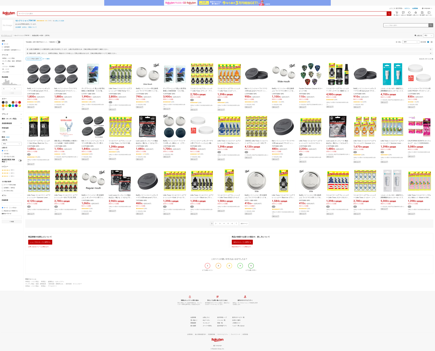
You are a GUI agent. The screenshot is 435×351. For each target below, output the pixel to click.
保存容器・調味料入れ (55, 284)
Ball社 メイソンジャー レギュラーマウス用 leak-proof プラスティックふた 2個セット (364, 91)
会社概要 (18, 27)
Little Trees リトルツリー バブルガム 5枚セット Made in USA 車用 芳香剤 (419, 197)
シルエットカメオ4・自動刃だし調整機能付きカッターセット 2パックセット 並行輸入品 (392, 197)
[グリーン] (9, 105)
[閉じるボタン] (430, 49)
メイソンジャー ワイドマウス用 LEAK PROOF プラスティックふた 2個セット (419, 91)
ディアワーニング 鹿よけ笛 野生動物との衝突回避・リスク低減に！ (93, 91)
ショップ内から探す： (391, 25)
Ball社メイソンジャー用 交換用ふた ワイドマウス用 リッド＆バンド (256, 197)
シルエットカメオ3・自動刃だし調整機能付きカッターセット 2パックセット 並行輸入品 (392, 91)
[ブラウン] (13, 102)
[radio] (2, 44)
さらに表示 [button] (5, 72)
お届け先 (4, 140)
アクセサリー (52, 286)
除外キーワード (6, 213)
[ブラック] (3, 102)
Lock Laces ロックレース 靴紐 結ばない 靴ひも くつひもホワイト (337, 143)
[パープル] (16, 105)
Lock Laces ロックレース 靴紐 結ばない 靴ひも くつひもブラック (147, 143)
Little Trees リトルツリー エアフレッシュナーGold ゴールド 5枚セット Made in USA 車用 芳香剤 (174, 197)
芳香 (3, 132)
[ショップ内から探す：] (430, 25)
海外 (8, 137)
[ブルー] (13, 105)
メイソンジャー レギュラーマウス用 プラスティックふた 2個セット (201, 143)
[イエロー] (6, 105)
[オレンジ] (3, 105)
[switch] (20, 160)
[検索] (389, 13)
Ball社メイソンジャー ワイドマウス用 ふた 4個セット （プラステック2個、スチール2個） (174, 143)
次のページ (244, 223)
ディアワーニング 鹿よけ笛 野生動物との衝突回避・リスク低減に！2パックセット (174, 91)
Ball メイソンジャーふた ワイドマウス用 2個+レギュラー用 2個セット (93, 143)
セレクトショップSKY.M (25, 21)
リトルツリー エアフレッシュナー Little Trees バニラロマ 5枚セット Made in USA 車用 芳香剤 (120, 143)
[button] (427, 8)
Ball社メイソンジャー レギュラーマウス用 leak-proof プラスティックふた (147, 197)
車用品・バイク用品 (32, 281)
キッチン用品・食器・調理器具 (35, 284)
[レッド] (19, 102)
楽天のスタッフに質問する (242, 242)
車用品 (43, 281)
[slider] (2, 85)
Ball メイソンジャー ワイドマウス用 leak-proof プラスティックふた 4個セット (65, 91)
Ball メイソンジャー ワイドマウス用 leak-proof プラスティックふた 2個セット (256, 91)
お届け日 (4, 147)
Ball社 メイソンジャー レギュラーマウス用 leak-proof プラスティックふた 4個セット (38, 91)
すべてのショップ (6, 35)
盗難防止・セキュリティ (56, 281)
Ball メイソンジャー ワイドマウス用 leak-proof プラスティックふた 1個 (283, 143)
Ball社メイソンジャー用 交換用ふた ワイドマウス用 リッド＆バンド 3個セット (283, 91)
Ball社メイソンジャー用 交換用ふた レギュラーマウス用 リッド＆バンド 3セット (93, 197)
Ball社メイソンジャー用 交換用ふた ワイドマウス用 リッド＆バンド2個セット (147, 91)
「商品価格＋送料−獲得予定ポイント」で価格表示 (40, 42)
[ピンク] (16, 102)
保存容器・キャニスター (74, 284)
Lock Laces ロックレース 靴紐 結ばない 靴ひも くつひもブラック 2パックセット (120, 197)
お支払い (24, 27)
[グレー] (6, 102)
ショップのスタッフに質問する (40, 242)
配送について (33, 27)
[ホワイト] (9, 102)
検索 (12, 93)
